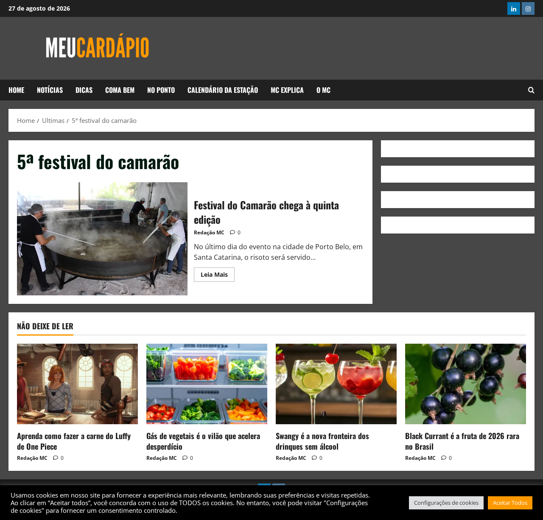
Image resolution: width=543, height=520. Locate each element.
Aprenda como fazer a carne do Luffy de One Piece (74, 441)
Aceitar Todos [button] (510, 502)
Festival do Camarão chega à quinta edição (102, 239)
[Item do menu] (513, 8)
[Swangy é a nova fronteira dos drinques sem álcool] (336, 384)
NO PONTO (161, 90)
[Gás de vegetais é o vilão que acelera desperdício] (206, 384)
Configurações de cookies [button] (446, 502)
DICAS (84, 90)
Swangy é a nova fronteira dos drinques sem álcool (322, 441)
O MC (323, 90)
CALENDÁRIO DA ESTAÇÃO (223, 90)
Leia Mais (218, 272)
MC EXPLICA (287, 90)
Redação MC (209, 232)
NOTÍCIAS (50, 90)
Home (16, 90)
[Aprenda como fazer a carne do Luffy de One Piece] (77, 384)
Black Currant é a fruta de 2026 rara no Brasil (462, 441)
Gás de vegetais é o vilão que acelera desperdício (203, 441)
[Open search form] (531, 90)
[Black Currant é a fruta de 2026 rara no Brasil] (465, 384)
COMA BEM (119, 90)
